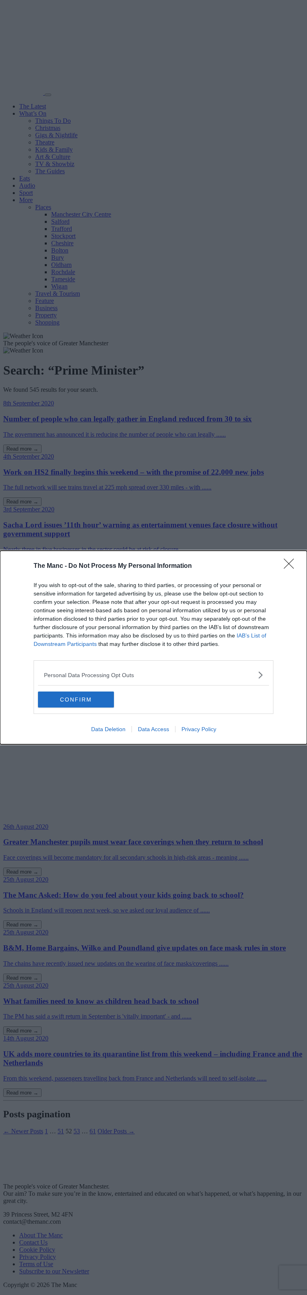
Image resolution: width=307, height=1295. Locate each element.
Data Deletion (108, 729)
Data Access (153, 729)
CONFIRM (76, 699)
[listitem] (153, 675)
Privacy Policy (198, 729)
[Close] (291, 566)
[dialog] (153, 647)
